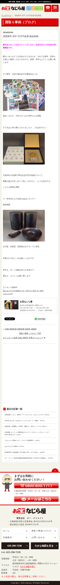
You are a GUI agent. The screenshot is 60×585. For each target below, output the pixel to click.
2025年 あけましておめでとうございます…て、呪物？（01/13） (25, 420)
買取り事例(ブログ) (41, 531)
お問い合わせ (38, 537)
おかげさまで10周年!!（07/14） (15, 446)
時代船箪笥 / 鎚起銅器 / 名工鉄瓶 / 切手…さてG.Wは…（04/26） (25, 452)
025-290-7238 (14, 545)
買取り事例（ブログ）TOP (30, 333)
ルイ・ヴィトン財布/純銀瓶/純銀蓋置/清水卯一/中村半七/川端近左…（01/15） (29, 458)
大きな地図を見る (44, 545)
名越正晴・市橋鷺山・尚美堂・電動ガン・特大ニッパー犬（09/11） (26, 426)
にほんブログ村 (8, 294)
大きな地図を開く (28, 566)
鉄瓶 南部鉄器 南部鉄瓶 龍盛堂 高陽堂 (21, 329)
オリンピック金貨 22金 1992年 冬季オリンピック (23, 338)
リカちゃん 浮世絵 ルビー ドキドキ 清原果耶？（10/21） (23, 440)
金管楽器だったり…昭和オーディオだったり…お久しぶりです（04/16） (27, 414)
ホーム (6, 531)
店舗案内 (7, 537)
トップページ (6, 15)
